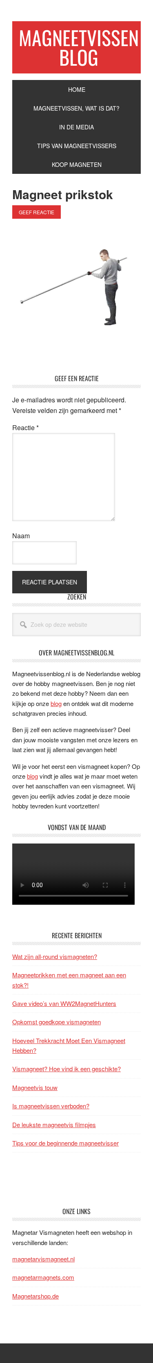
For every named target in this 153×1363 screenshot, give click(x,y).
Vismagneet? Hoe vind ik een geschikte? (66, 1068)
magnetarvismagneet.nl (43, 1258)
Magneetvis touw (35, 1087)
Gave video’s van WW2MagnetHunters (64, 1003)
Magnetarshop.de (35, 1296)
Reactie (25, 427)
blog (56, 703)
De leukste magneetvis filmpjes (54, 1124)
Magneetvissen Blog (79, 47)
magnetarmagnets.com (43, 1277)
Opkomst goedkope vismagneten (56, 1021)
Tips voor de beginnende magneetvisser (65, 1143)
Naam (21, 535)
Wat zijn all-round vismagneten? (54, 956)
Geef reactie (36, 212)
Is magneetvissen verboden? (50, 1105)
